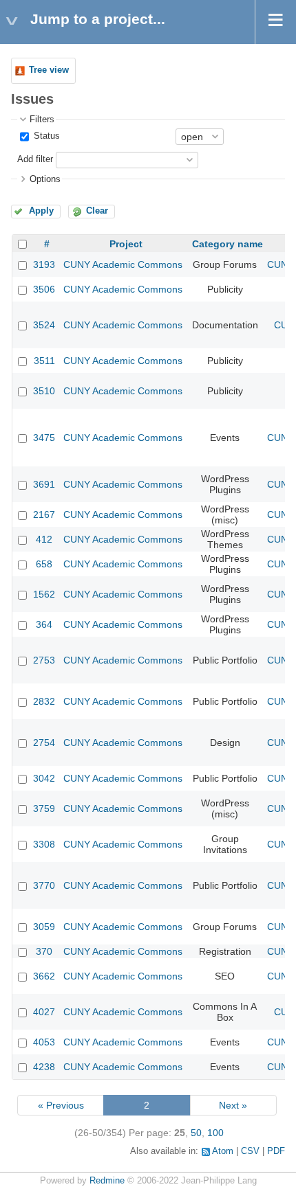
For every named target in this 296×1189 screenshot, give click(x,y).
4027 (44, 1011)
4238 (44, 1066)
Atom (222, 1151)
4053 (44, 1042)
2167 (44, 514)
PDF (276, 1151)
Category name (227, 243)
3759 (44, 808)
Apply (41, 211)
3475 (44, 437)
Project (125, 243)
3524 (44, 324)
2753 (44, 660)
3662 (44, 976)
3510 (44, 390)
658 (44, 563)
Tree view (49, 70)
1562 (44, 594)
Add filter (35, 159)
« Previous (61, 1105)
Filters (42, 119)
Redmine (107, 1181)
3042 (44, 778)
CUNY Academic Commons (122, 264)
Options (45, 179)
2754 (44, 742)
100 (215, 1132)
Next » (233, 1105)
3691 (44, 484)
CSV (250, 1151)
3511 (44, 360)
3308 (44, 844)
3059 (44, 926)
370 (44, 951)
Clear (97, 211)
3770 (44, 885)
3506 (44, 289)
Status (45, 136)
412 (44, 539)
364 (44, 624)
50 (196, 1132)
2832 (44, 701)
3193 (44, 264)
